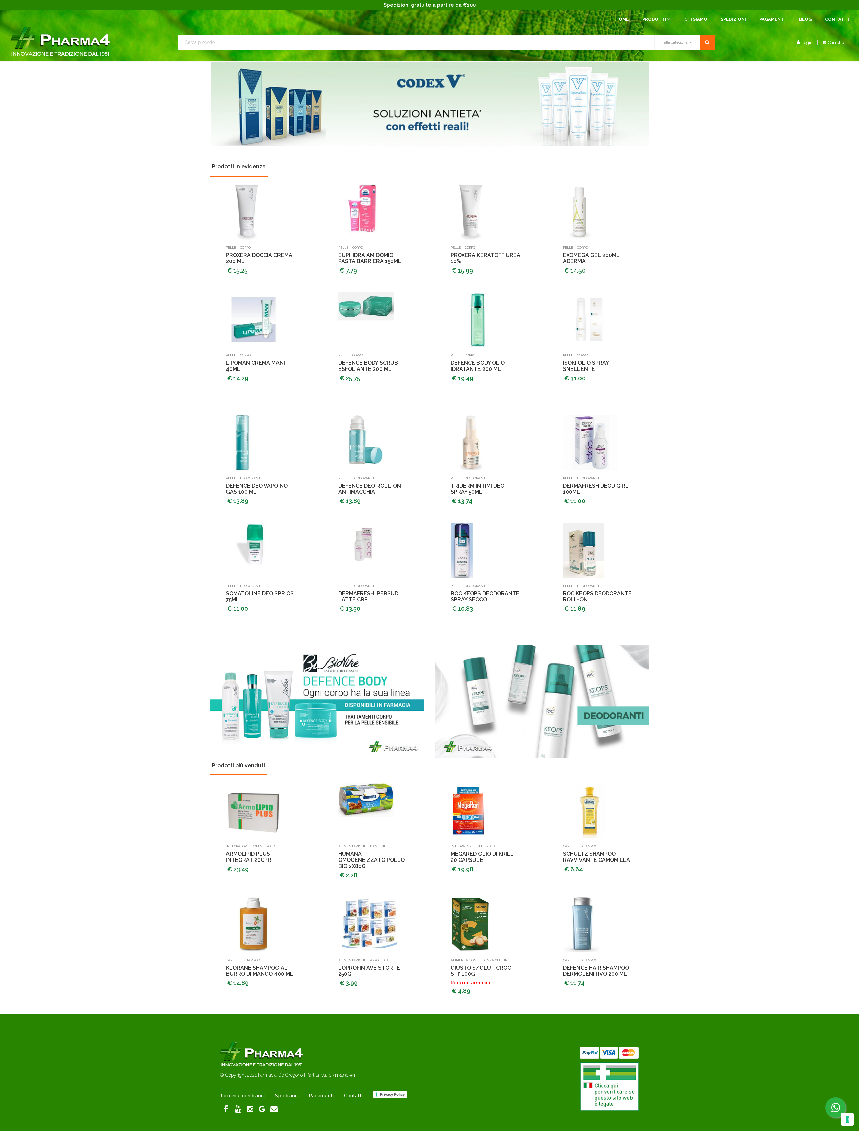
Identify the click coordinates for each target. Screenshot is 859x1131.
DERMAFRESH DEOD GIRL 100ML (596, 489)
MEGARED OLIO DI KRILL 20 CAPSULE (482, 857)
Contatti (837, 19)
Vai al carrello (808, 52)
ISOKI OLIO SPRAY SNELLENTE (586, 366)
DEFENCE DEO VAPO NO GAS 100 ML (257, 489)
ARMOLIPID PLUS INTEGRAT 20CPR (248, 857)
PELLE (231, 247)
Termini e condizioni (242, 1095)
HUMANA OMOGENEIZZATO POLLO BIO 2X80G (371, 860)
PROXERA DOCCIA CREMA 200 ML (259, 258)
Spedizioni (733, 19)
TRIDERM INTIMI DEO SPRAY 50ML (477, 489)
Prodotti (654, 19)
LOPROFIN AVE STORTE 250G (369, 971)
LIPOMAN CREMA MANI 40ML (255, 366)
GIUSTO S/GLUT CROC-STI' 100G (482, 971)
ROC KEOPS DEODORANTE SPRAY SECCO (485, 597)
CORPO (245, 247)
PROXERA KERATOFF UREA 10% (485, 258)
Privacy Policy (392, 1094)
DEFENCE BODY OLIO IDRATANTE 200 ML (478, 366)
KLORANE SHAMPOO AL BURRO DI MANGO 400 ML (259, 971)
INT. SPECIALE (488, 846)
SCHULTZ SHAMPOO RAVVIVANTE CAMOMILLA (596, 857)
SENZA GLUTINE (496, 960)
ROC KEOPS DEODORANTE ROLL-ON (597, 597)
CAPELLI (569, 846)
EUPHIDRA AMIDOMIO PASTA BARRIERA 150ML (369, 258)
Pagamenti (772, 19)
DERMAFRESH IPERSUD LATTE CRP (368, 597)
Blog (805, 19)
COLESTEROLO (263, 846)
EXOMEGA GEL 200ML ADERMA (591, 258)
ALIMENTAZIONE (352, 846)
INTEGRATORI (237, 846)
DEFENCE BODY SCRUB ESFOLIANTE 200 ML (368, 366)
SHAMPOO (588, 846)
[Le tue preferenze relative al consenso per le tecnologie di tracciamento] (847, 1119)
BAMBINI (377, 846)
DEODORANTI (251, 478)
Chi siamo (695, 19)
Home (622, 19)
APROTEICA (379, 960)
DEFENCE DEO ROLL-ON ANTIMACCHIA (369, 489)
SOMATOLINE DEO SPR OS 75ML (260, 597)
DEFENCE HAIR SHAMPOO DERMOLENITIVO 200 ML (596, 971)
